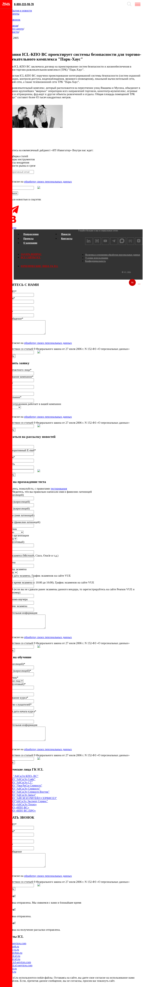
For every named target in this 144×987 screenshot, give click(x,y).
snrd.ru (12, 971)
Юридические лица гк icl (39, 266)
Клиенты (13, 13)
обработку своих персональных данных (48, 181)
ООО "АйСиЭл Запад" (22, 794)
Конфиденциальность (95, 261)
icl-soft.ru (13, 946)
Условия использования (96, 258)
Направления (31, 234)
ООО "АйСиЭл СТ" (20, 782)
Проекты (28, 238)
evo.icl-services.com (19, 962)
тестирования (59, 488)
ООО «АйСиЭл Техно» (22, 804)
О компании (30, 243)
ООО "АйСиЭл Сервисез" (24, 788)
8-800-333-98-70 (24, 4)
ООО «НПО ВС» (18, 807)
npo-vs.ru (13, 949)
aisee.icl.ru (14, 959)
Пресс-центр (16, 28)
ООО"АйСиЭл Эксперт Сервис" (28, 801)
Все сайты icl (31, 257)
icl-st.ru (12, 968)
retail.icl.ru (14, 955)
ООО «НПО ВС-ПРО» (22, 810)
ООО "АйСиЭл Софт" (21, 779)
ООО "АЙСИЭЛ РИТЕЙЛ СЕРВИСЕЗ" (32, 798)
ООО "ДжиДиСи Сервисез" (25, 785)
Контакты (66, 238)
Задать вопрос (31, 254)
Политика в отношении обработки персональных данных (112, 255)
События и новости (20, 10)
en (139, 282)
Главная (13, 25)
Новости (13, 31)
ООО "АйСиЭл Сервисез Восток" (29, 791)
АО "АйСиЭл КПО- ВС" (23, 776)
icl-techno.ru (15, 952)
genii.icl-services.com (20, 965)
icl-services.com (17, 943)
